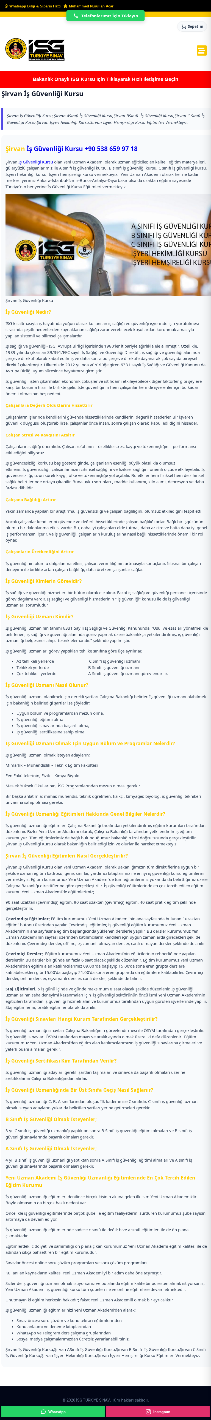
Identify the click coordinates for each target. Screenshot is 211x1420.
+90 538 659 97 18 (111, 148)
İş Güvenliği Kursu (55, 148)
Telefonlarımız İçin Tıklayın (109, 15)
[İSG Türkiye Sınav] (35, 49)
